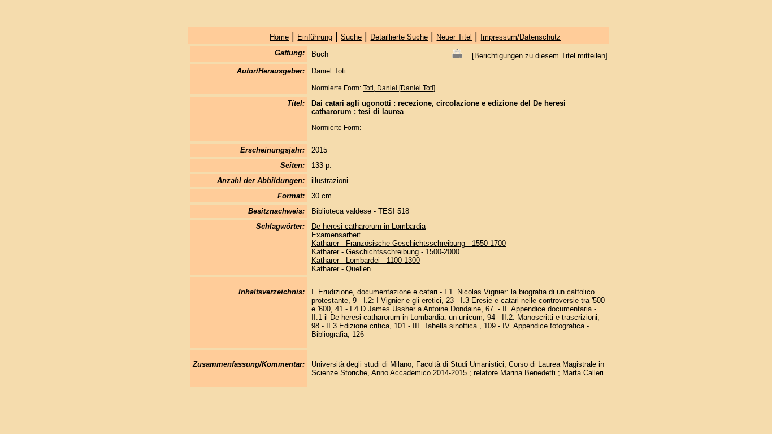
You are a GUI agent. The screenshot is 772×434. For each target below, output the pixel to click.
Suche (351, 37)
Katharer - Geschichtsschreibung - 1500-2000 (385, 252)
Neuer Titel (454, 37)
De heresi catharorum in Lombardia (368, 226)
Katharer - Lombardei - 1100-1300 (365, 260)
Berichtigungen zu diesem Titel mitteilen (539, 55)
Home (279, 37)
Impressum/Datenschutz (520, 37)
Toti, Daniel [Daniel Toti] (399, 88)
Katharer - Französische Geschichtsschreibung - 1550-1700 (408, 243)
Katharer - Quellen (341, 268)
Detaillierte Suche (399, 37)
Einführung (314, 37)
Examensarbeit (336, 235)
